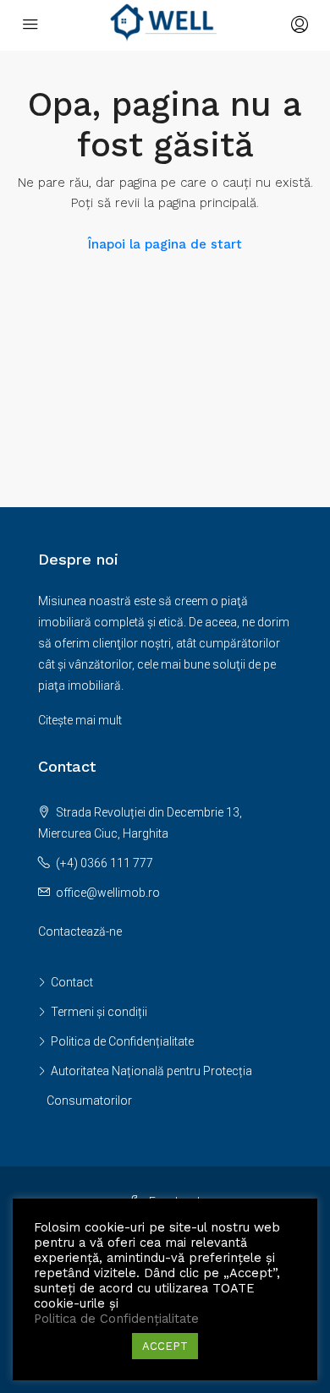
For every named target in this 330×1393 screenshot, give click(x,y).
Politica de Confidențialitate (122, 1041)
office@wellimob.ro (108, 892)
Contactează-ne (80, 931)
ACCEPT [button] (165, 1346)
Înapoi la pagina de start (165, 244)
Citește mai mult (80, 720)
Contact (72, 982)
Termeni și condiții (99, 1012)
